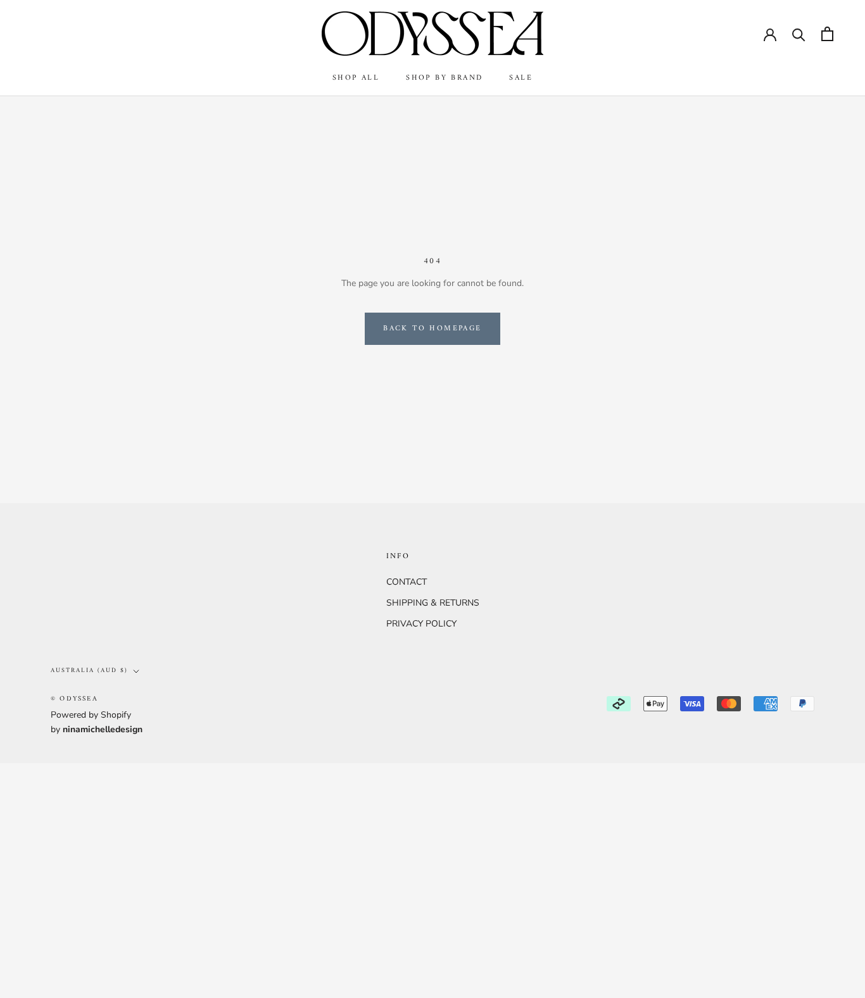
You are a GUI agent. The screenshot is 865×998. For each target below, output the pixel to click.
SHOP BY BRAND (444, 78)
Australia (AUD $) (89, 670)
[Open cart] (827, 34)
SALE (521, 78)
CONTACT (406, 582)
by (96, 729)
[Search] (798, 34)
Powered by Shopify (91, 715)
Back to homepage (432, 328)
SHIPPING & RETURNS (432, 603)
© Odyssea (74, 699)
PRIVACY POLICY (421, 624)
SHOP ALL (355, 78)
